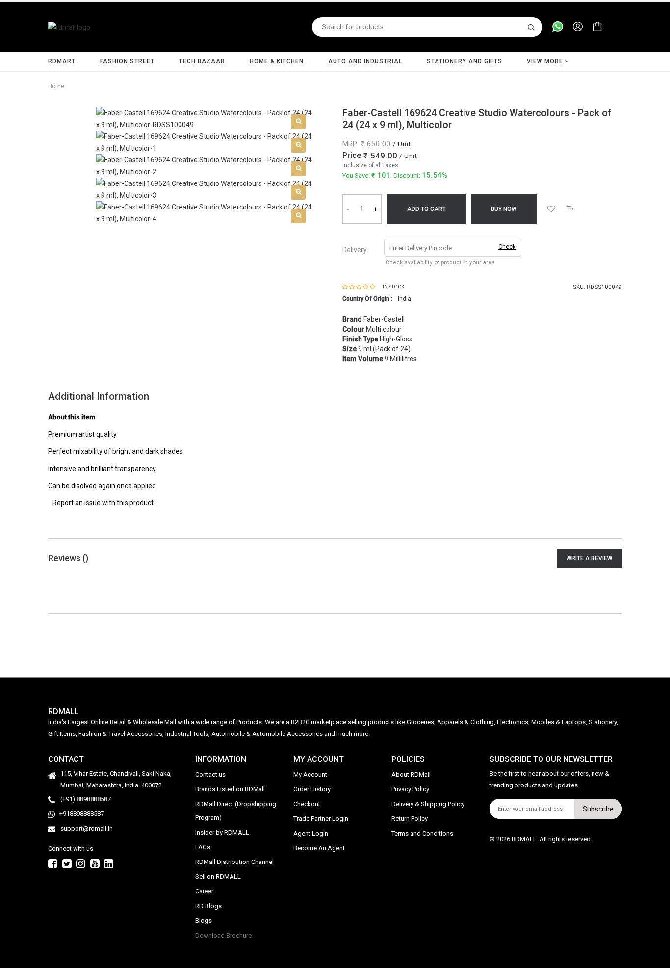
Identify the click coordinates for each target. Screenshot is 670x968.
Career (204, 891)
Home (56, 86)
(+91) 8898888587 (85, 799)
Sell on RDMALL (218, 876)
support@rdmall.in (86, 828)
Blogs (203, 920)
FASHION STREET (127, 61)
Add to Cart (426, 209)
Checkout (306, 804)
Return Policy (409, 818)
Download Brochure (223, 935)
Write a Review (589, 558)
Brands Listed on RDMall (230, 789)
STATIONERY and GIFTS (464, 61)
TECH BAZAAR (202, 61)
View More (546, 61)
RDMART (62, 61)
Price (351, 155)
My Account (310, 774)
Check (507, 246)
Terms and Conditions (422, 833)
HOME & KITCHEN (277, 61)
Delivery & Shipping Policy (427, 804)
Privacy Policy (410, 789)
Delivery (354, 250)
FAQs (202, 847)
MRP (349, 144)
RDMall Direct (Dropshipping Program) (235, 810)
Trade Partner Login (320, 818)
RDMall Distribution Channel (234, 861)
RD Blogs (208, 906)
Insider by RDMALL (222, 832)
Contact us (210, 774)
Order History (312, 789)
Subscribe (598, 809)
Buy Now (503, 209)
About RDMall (411, 774)
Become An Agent (319, 848)
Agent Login (310, 833)
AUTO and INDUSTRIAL (365, 61)
